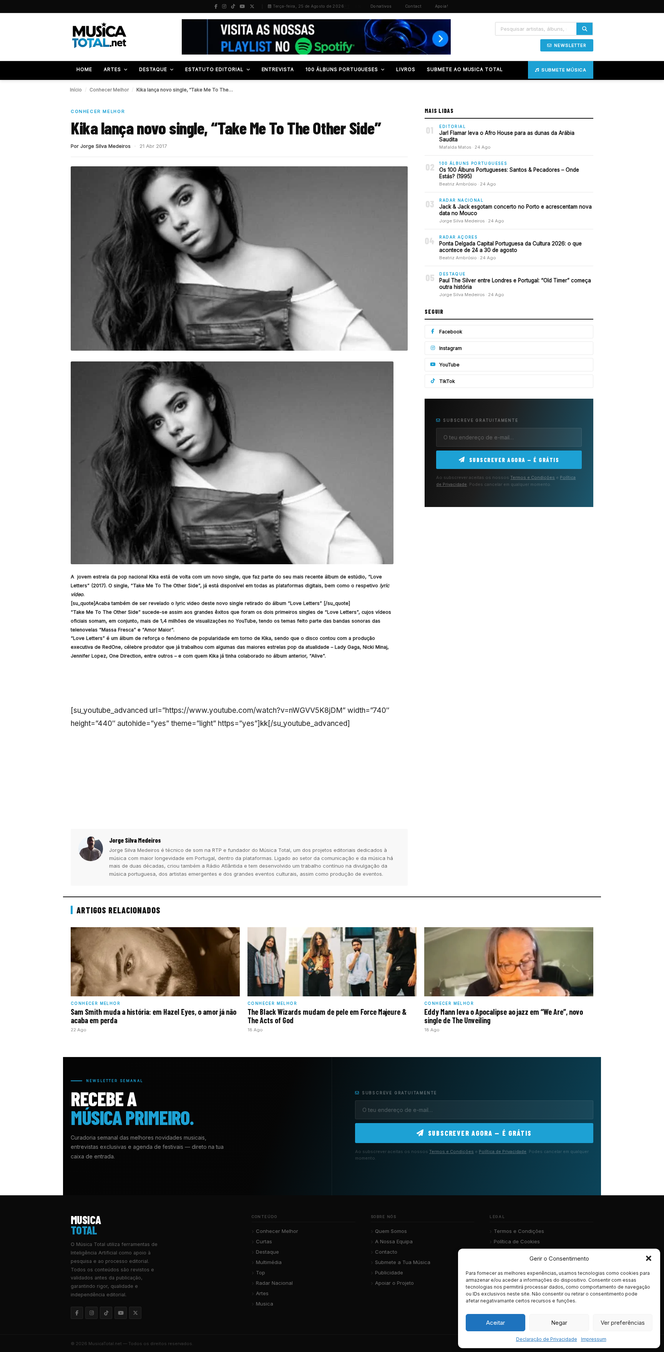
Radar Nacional (274, 1283)
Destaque (267, 1252)
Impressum (593, 1339)
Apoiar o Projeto (394, 1283)
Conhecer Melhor (109, 90)
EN (358, 6)
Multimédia (269, 1262)
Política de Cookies (517, 1241)
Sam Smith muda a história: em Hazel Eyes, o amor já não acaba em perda (153, 1016)
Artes (262, 1293)
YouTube (449, 365)
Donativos (381, 6)
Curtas (264, 1241)
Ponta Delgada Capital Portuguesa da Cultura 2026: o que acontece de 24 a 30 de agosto (510, 247)
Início (76, 90)
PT (347, 6)
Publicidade (389, 1272)
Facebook (450, 332)
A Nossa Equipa (394, 1241)
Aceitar (495, 1322)
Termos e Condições (532, 477)
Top (260, 1272)
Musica (264, 1304)
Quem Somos (391, 1231)
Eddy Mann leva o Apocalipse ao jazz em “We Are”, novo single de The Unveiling (503, 1016)
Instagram (450, 348)
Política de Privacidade (502, 1151)
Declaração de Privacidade (546, 1339)
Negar (559, 1322)
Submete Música (563, 70)
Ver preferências (623, 1322)
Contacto (386, 1252)
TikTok (447, 381)
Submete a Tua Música (402, 1262)
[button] (648, 1258)
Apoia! (441, 6)
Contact (413, 6)
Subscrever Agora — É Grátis (514, 459)
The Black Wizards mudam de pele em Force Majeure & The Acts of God (327, 1016)
